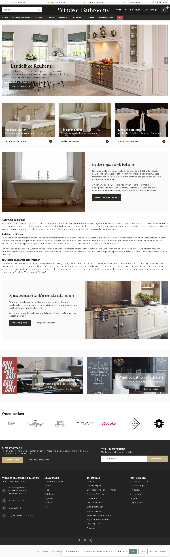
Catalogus (62, 17)
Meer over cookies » (157, 551)
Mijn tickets (134, 490)
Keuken (38, 17)
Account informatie (138, 481)
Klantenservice (106, 17)
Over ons (91, 481)
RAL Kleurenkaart (94, 502)
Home (5, 17)
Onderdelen (92, 498)
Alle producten (136, 502)
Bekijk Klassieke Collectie (106, 197)
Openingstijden (94, 485)
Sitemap (91, 528)
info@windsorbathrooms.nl (20, 515)
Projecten (77, 17)
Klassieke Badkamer (21, 17)
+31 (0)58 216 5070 (16, 500)
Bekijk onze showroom (39, 459)
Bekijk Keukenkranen (46, 322)
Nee (143, 551)
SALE (120, 17)
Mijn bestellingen (137, 485)
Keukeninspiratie (19, 322)
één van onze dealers (106, 269)
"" (35, 272)
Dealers (90, 17)
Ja (133, 551)
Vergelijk (133, 498)
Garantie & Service (96, 494)
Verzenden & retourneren (99, 515)
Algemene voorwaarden (98, 519)
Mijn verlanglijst (136, 494)
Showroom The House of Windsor (102, 490)
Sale (46, 507)
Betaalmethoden (95, 507)
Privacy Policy (93, 524)
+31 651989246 (14, 508)
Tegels (51, 17)
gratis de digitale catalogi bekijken (75, 223)
